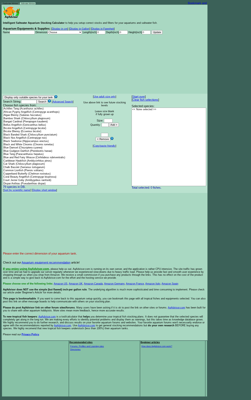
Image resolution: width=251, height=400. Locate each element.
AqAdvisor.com (176, 307)
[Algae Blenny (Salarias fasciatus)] (40, 115)
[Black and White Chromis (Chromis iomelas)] (40, 144)
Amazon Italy (152, 283)
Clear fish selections (145, 99)
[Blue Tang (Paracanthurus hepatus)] (40, 154)
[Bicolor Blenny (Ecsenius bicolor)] (40, 131)
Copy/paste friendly (104, 145)
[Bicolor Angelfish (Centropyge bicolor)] (40, 128)
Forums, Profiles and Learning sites (87, 346)
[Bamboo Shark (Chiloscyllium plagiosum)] (40, 118)
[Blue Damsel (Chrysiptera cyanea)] (40, 147)
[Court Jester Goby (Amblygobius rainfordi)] (40, 180)
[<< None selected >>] (169, 109)
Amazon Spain (170, 283)
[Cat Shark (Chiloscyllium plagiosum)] (40, 164)
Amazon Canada (93, 283)
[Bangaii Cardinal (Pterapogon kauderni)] (40, 121)
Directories (75, 349)
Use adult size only (104, 96)
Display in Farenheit (102, 28)
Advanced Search (63, 101)
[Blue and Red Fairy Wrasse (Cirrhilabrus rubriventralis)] (40, 157)
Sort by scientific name (17, 190)
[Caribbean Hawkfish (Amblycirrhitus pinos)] (40, 161)
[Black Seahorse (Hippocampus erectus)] (40, 141)
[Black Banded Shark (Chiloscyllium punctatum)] (40, 134)
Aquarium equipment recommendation (46, 262)
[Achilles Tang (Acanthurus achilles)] (40, 108)
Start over (138, 96)
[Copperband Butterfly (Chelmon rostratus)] (40, 173)
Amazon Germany (114, 283)
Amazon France (135, 283)
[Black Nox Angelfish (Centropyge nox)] (40, 138)
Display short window (44, 190)
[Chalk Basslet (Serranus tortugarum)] (40, 167)
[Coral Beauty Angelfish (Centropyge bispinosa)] (40, 177)
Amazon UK (76, 283)
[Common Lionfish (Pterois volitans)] (40, 170)
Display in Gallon (79, 28)
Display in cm (59, 28)
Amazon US (60, 283)
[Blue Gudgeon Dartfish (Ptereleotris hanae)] (40, 151)
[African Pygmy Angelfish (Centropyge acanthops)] (40, 112)
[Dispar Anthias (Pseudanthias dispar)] (40, 183)
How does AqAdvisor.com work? (156, 346)
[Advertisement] (104, 64)
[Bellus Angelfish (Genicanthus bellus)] (40, 125)
